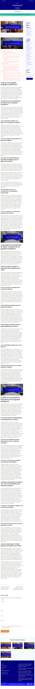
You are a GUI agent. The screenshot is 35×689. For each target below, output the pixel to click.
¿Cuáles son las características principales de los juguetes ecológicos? (11, 54)
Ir (29, 78)
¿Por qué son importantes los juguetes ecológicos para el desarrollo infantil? (10, 58)
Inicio (17, 3)
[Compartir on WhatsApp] (33, 684)
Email (2, 615)
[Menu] (31, 14)
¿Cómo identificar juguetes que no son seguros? (9, 68)
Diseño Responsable (4, 34)
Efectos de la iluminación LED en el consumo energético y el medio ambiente (29, 32)
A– (4, 684)
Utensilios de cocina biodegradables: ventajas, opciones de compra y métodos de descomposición (25, 675)
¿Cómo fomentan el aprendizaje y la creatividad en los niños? (11, 72)
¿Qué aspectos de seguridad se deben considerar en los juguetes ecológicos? (10, 63)
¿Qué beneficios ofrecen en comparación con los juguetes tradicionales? (11, 60)
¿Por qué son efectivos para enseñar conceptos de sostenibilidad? (12, 75)
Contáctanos (3, 667)
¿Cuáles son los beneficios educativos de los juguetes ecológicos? (10, 71)
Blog (2, 668)
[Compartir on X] (29, 684)
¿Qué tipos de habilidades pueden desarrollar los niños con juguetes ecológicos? (12, 74)
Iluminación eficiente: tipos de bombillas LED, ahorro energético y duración (29, 63)
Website (2, 620)
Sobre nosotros (4, 665)
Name (2, 610)
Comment (3, 601)
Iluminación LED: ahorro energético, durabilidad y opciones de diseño (5, 588)
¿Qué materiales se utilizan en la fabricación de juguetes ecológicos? (12, 55)
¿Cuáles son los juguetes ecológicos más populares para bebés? (12, 78)
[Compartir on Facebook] (28, 684)
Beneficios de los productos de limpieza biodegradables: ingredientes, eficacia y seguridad (25, 679)
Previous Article (5, 584)
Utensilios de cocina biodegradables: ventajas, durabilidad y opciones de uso (18, 588)
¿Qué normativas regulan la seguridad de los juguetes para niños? (11, 65)
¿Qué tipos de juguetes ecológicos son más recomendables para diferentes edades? (12, 77)
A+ (2, 684)
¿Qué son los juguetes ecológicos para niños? (8, 52)
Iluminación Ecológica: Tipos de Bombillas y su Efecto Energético (25, 669)
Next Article (19, 584)
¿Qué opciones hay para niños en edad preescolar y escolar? (11, 79)
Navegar (17, 8)
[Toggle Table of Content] (21, 51)
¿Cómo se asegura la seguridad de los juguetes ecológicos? (11, 56)
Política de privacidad (5, 670)
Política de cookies (4, 673)
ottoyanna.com (17, 5)
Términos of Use (4, 672)
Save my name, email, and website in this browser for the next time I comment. (12, 627)
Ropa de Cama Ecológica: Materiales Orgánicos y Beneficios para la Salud (24, 672)
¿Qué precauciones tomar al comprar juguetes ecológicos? (11, 69)
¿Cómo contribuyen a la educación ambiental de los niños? (11, 61)
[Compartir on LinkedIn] (31, 684)
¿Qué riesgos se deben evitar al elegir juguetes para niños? (11, 67)
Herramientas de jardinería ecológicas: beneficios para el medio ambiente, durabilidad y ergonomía (29, 47)
